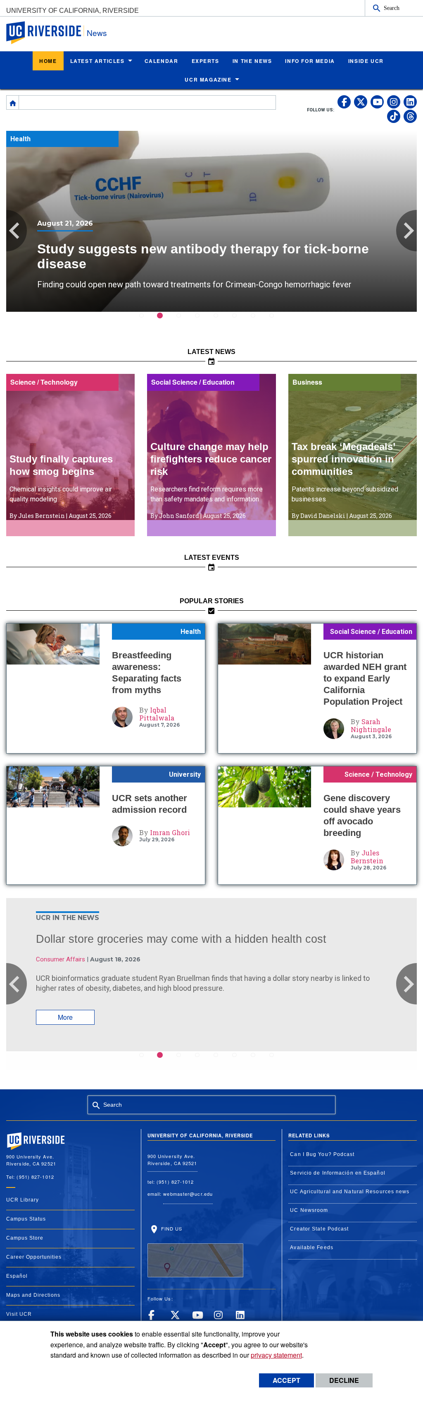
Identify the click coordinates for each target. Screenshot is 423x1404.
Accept (286, 1380)
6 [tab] (239, 321)
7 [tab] (258, 321)
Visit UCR (19, 1314)
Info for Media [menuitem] (310, 61)
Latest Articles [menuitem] (97, 61)
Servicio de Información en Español (337, 1173)
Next (406, 230)
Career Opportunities (34, 1257)
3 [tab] (183, 321)
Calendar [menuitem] (161, 61)
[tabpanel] (211, 221)
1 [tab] (146, 321)
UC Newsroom (309, 1210)
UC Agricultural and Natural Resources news (349, 1191)
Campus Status (26, 1219)
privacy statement (276, 1355)
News (97, 32)
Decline (344, 1380)
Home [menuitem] (48, 61)
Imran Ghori (170, 832)
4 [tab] (202, 321)
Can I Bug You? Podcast (322, 1154)
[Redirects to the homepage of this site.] (13, 102)
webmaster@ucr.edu (188, 1193)
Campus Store (24, 1238)
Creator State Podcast (319, 1229)
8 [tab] (276, 321)
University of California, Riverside (72, 10)
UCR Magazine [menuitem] (208, 79)
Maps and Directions (33, 1295)
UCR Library (22, 1200)
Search (391, 8)
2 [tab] (165, 321)
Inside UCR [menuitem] (366, 61)
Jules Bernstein (367, 856)
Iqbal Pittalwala (156, 714)
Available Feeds (311, 1247)
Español (17, 1276)
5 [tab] (221, 321)
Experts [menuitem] (205, 61)
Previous (16, 230)
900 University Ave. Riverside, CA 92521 (172, 1159)
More (65, 1017)
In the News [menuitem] (252, 61)
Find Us (171, 1228)
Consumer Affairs (60, 959)
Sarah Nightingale (371, 725)
